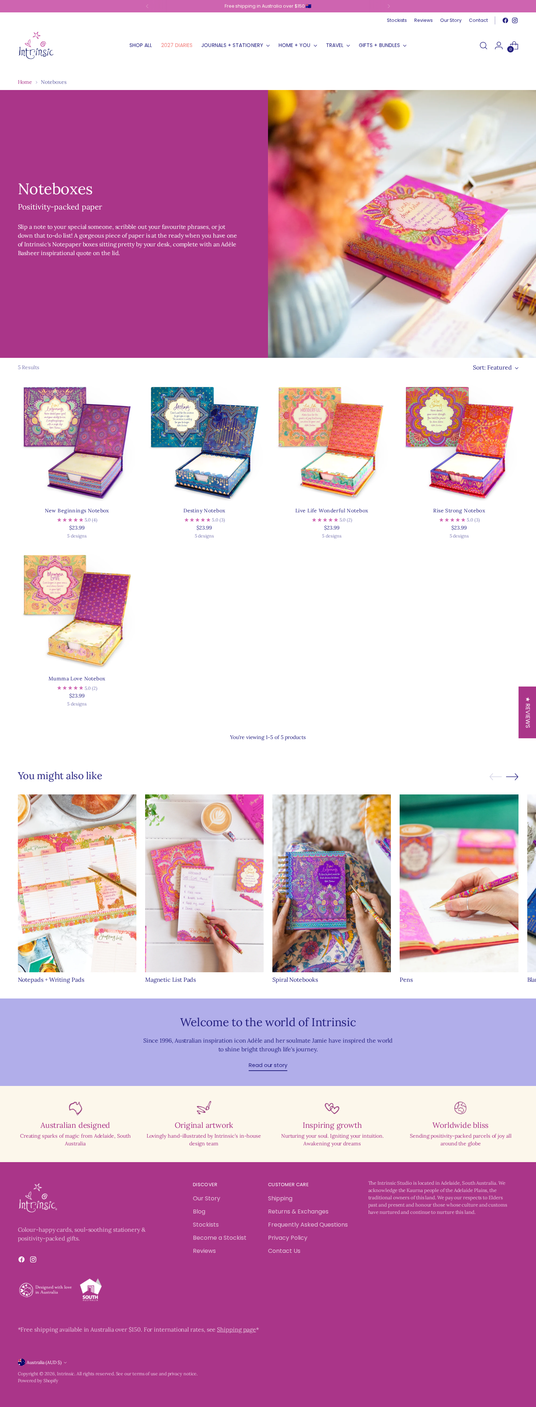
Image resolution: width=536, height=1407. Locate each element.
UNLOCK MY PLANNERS (331, 797)
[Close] (387, 590)
